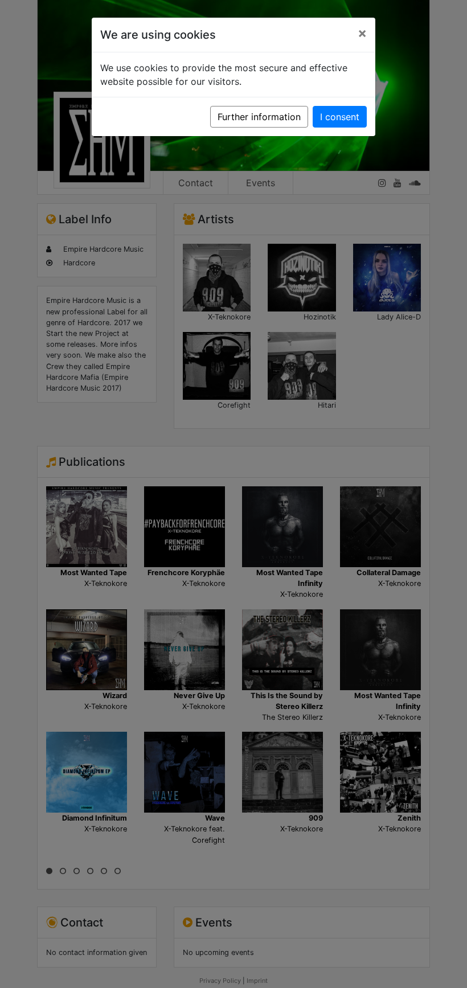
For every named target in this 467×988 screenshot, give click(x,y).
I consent (339, 116)
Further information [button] (259, 116)
